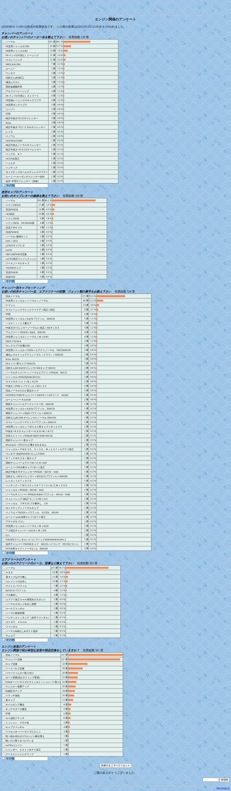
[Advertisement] (115, 6)
